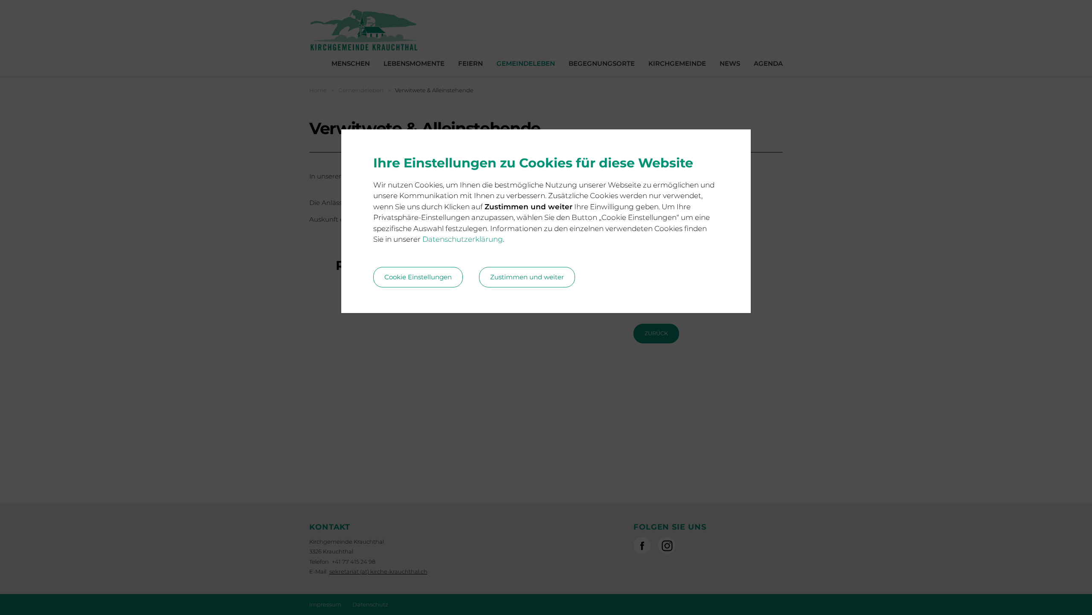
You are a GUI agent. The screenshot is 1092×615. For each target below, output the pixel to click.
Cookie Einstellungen (418, 277)
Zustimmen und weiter (527, 277)
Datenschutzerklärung (462, 239)
